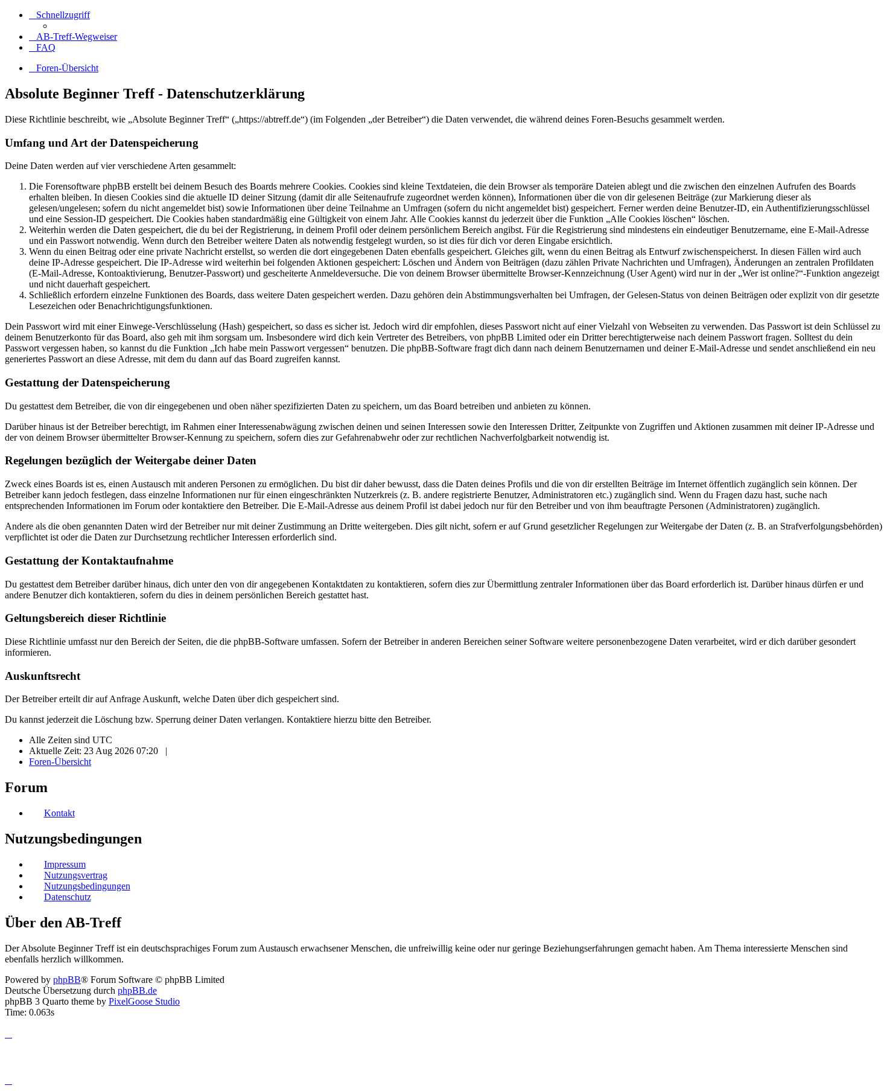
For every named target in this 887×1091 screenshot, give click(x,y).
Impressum (65, 864)
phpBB (67, 979)
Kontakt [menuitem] (59, 813)
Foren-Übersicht (60, 762)
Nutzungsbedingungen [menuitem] (87, 886)
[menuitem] (73, 36)
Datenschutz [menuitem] (67, 897)
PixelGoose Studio (144, 1001)
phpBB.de (137, 990)
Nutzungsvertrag (75, 875)
